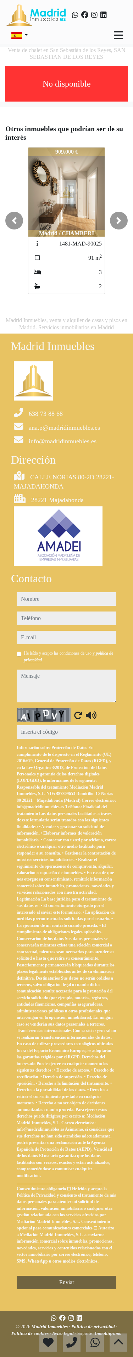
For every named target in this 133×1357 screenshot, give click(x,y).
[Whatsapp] (75, 15)
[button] (14, 220)
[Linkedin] (103, 15)
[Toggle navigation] (118, 35)
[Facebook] (84, 15)
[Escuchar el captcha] (91, 715)
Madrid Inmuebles (50, 1326)
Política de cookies (30, 1333)
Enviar (66, 1282)
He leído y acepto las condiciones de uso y (68, 656)
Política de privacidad (93, 1326)
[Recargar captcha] (78, 715)
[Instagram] (94, 15)
